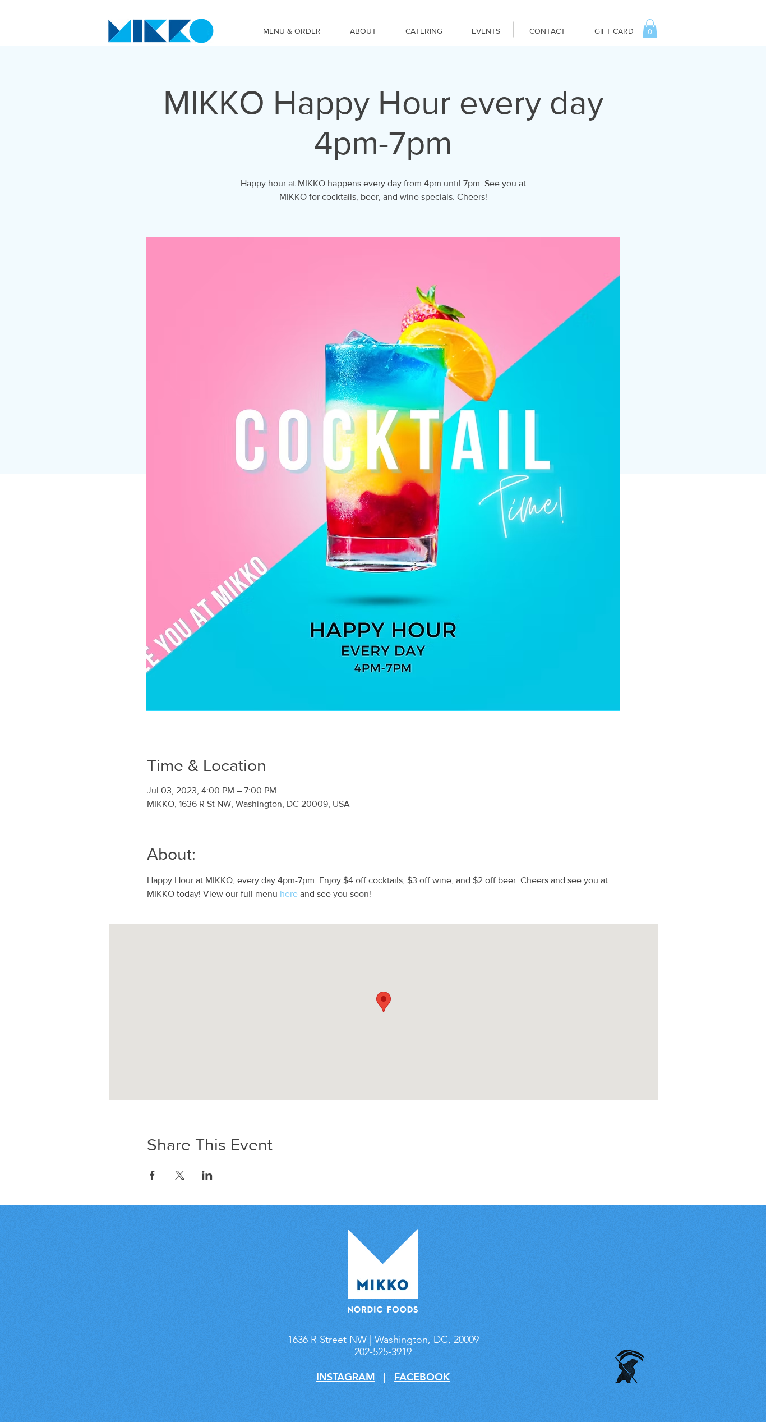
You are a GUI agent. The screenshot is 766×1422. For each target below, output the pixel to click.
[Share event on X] (179, 1175)
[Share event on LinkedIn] (207, 1175)
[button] (650, 28)
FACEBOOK (422, 1376)
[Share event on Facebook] (152, 1175)
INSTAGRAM (345, 1376)
